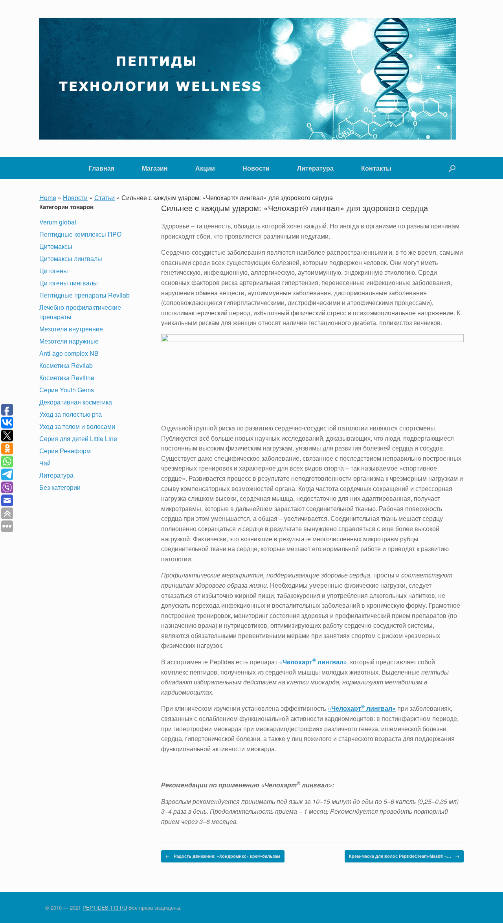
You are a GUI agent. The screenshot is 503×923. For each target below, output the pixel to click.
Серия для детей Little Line (78, 438)
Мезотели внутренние (71, 328)
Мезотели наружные (69, 341)
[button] (452, 168)
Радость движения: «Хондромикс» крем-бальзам (222, 856)
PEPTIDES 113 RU (105, 907)
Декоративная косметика (75, 401)
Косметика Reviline (66, 377)
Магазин (155, 168)
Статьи (104, 197)
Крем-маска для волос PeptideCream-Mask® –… (404, 856)
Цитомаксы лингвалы (70, 258)
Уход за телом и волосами (77, 426)
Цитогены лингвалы (68, 282)
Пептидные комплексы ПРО (80, 234)
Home (47, 197)
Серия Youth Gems (66, 389)
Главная (101, 168)
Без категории (60, 487)
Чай (45, 462)
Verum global (57, 221)
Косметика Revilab (66, 365)
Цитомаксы (55, 246)
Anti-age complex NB (69, 353)
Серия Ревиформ (65, 450)
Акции (205, 168)
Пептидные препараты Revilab (84, 295)
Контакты (376, 168)
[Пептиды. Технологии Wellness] (247, 79)
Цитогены (53, 270)
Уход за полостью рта (70, 414)
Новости (256, 168)
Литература (315, 168)
